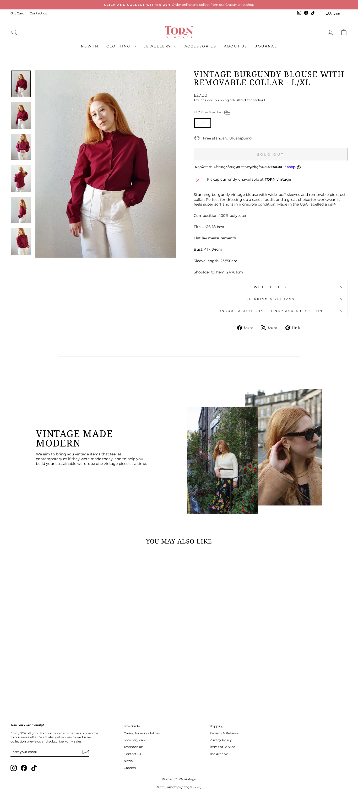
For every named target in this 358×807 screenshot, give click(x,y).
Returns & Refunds (224, 733)
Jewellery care (135, 740)
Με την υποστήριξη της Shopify (179, 787)
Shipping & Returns (271, 299)
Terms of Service (222, 747)
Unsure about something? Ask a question (271, 311)
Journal (266, 46)
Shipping (222, 100)
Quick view (50, 658)
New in (90, 46)
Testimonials (133, 747)
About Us (235, 46)
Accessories (200, 46)
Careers (130, 768)
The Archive (218, 754)
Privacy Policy (220, 740)
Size (209, 112)
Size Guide (132, 726)
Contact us (38, 13)
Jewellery (158, 46)
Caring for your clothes (142, 733)
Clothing (119, 46)
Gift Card (17, 13)
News (128, 761)
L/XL (203, 123)
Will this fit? (270, 287)
